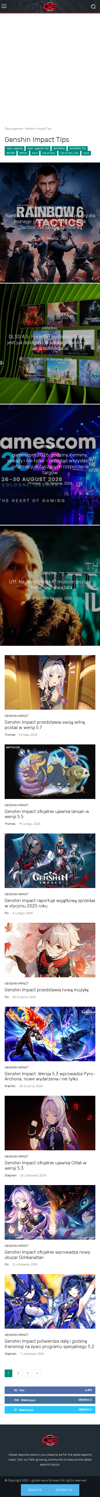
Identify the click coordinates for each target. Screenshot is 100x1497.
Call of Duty (48, 153)
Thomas (10, 734)
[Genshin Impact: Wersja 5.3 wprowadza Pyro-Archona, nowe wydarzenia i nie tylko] (50, 1034)
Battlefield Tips (78, 148)
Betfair (23, 153)
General (50, 328)
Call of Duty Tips (69, 153)
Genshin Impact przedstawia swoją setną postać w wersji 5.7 (45, 724)
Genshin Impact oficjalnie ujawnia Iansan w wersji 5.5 (47, 814)
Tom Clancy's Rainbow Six (50, 207)
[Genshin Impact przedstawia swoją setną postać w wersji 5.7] (50, 682)
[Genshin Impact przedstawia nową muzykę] (50, 950)
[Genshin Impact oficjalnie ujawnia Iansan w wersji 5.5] (50, 771)
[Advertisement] (50, 68)
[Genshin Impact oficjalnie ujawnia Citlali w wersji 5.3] (50, 1123)
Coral (86, 153)
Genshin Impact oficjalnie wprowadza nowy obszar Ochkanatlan (47, 1254)
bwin (34, 153)
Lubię (88, 1390)
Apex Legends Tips (38, 148)
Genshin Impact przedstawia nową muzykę (47, 989)
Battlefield (59, 148)
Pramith (10, 1086)
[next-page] (37, 1373)
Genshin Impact (16, 715)
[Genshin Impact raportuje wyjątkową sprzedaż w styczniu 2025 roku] (50, 860)
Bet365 (11, 153)
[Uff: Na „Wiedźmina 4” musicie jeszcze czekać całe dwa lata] (50, 586)
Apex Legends (15, 148)
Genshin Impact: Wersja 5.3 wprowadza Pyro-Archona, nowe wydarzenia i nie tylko (50, 1076)
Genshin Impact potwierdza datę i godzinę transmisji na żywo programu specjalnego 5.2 (49, 1343)
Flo (7, 913)
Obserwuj (85, 1399)
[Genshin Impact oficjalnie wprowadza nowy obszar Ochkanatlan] (50, 1212)
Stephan (11, 1175)
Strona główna (14, 128)
